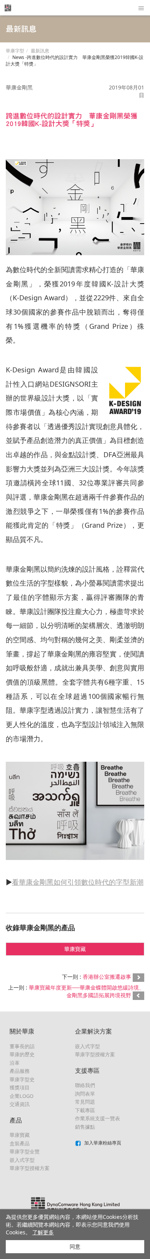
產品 (16, 1120)
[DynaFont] (7, 7)
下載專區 (85, 1110)
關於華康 (22, 1031)
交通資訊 (20, 1104)
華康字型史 (22, 1079)
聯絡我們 (85, 1085)
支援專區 (87, 1070)
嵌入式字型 (22, 1159)
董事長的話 (22, 1046)
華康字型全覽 (25, 1151)
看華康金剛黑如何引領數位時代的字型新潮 (77, 882)
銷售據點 (85, 1126)
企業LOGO (21, 1095)
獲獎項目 (20, 1087)
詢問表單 (85, 1093)
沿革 (15, 1062)
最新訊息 (40, 50)
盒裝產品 (20, 1143)
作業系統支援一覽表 (97, 1118)
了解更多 (43, 1232)
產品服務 (20, 1070)
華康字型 (15, 50)
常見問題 (85, 1101)
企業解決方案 (93, 1031)
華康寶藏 (75, 949)
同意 (75, 1246)
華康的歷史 (22, 1054)
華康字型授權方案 (30, 1168)
